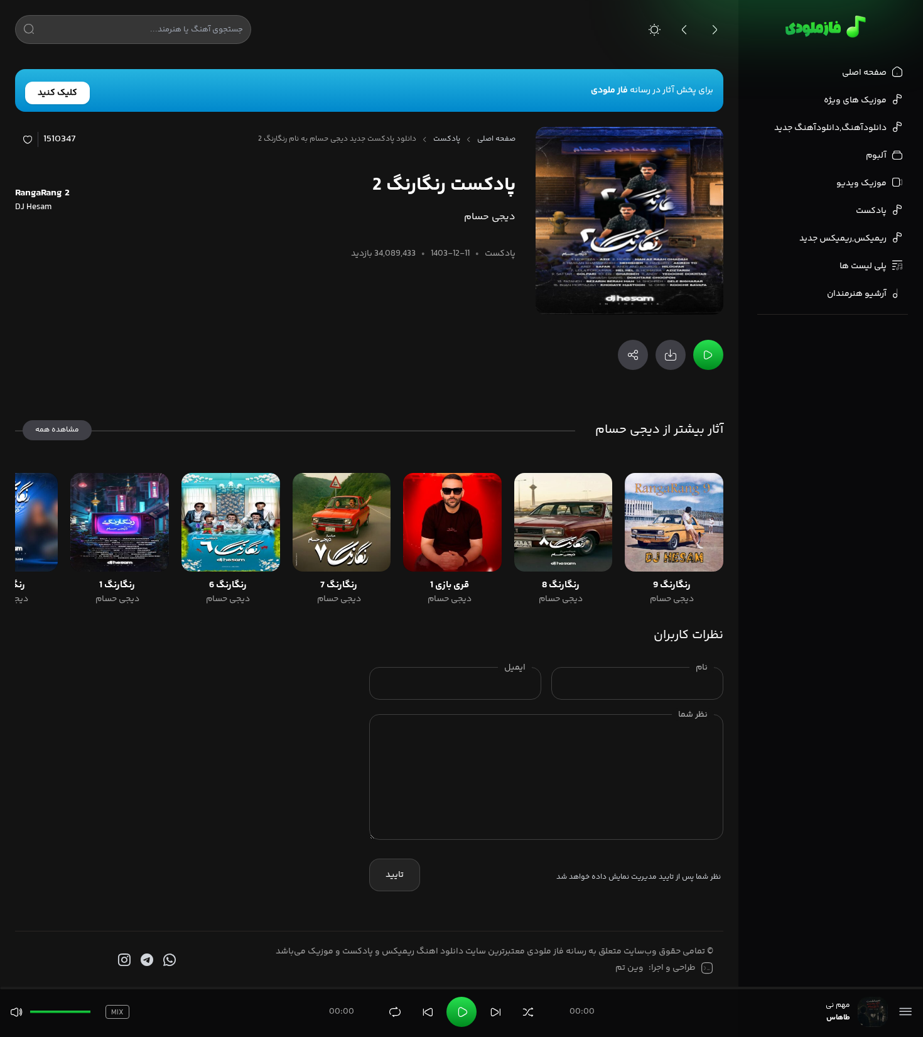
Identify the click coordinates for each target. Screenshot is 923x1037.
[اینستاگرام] (123, 960)
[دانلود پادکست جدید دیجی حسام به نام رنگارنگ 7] (342, 522)
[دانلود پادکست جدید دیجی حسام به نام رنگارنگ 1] (119, 522)
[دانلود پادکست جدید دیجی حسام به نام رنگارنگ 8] (563, 522)
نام (702, 667)
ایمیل (515, 667)
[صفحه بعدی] (714, 29)
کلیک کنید (57, 93)
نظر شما (693, 715)
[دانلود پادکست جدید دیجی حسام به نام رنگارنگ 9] (674, 522)
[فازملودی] (823, 26)
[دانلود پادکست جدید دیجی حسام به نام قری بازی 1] (452, 522)
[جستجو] (29, 31)
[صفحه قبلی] (684, 29)
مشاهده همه (57, 430)
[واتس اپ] (168, 960)
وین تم (629, 968)
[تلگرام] (145, 960)
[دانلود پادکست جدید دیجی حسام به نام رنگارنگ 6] (230, 522)
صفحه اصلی (496, 139)
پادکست (446, 139)
